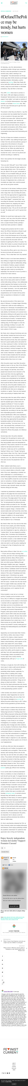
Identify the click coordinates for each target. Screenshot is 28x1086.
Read (14, 1065)
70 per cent (19, 658)
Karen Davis (16, 103)
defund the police (9, 918)
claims (8, 92)
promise (19, 699)
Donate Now (5, 852)
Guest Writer (14, 931)
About (14, 1063)
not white (24, 551)
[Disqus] (14, 1007)
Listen (14, 1066)
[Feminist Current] (14, 2)
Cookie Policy (8, 1081)
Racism (13, 919)
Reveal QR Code (14, 906)
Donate (14, 1068)
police (6, 919)
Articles (3, 11)
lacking (11, 82)
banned (3, 767)
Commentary (8, 11)
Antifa (17, 917)
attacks (3, 101)
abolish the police (11, 917)
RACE (10, 919)
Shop (14, 1069)
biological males (10, 793)
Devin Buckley (5, 36)
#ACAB (4, 917)
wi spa (16, 919)
